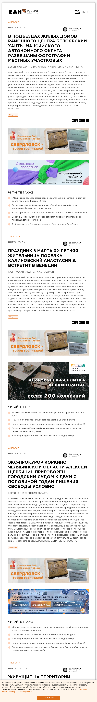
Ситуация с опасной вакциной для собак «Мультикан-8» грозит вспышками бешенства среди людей (45, 206)
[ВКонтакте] (73, 120)
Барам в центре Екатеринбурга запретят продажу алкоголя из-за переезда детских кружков (46, 218)
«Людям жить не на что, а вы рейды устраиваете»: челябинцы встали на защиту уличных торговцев (50, 628)
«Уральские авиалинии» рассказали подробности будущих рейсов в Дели (48, 414)
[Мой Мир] (83, 120)
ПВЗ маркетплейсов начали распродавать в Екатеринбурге (43, 420)
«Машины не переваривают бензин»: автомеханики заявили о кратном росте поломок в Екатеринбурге (49, 199)
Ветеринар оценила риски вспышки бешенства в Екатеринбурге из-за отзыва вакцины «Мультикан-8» (49, 648)
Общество (13, 115)
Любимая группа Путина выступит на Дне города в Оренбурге (45, 224)
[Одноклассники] (76, 120)
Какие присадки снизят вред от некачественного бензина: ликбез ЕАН (49, 213)
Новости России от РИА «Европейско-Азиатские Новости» (17, 12)
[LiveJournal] (87, 120)
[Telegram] (80, 120)
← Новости (14, 22)
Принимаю (48, 698)
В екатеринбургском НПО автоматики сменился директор (43, 436)
